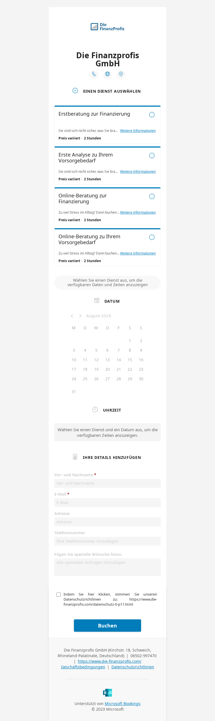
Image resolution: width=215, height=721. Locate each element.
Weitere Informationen (138, 131)
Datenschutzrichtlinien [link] (132, 666)
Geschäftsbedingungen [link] (83, 666)
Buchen (107, 625)
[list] (107, 187)
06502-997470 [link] (143, 655)
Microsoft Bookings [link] (123, 703)
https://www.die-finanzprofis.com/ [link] (109, 661)
